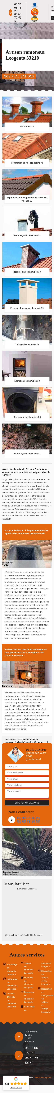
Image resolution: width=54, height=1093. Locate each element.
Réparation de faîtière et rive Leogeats (46, 977)
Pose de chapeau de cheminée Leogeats (11, 1000)
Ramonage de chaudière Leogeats (28, 997)
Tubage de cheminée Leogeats (28, 968)
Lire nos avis (16, 1088)
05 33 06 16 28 (17, 8)
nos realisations (19, 76)
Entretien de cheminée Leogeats (28, 983)
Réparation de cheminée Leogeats (11, 984)
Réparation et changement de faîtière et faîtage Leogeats (46, 1000)
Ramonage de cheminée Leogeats (11, 969)
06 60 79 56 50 (17, 18)
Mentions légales (43, 1077)
